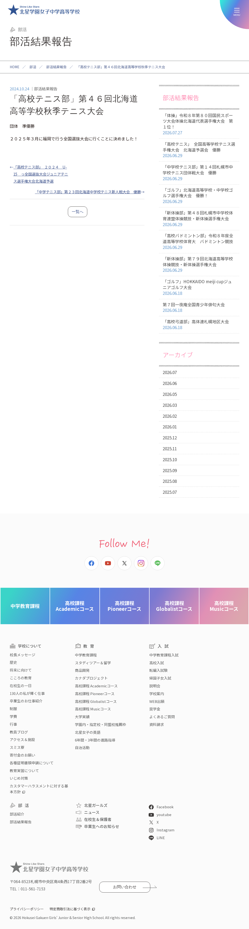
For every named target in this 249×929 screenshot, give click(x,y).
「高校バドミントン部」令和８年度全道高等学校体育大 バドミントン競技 (198, 241)
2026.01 (170, 427)
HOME (14, 66)
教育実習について (24, 770)
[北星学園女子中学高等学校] (43, 9)
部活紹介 (17, 814)
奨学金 (154, 708)
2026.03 (170, 405)
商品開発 (82, 670)
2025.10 (170, 459)
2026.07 (170, 372)
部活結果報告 (56, 66)
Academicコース (75, 605)
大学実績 (82, 716)
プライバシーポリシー (27, 908)
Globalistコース (174, 605)
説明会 (154, 685)
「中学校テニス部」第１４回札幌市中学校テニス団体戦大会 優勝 (198, 172)
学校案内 (156, 693)
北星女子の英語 (87, 732)
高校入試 (156, 662)
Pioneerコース (124, 605)
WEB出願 (156, 701)
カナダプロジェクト (91, 678)
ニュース (91, 812)
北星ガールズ (95, 805)
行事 (13, 724)
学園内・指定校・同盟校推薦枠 (100, 724)
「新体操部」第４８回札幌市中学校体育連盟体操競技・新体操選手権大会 (198, 218)
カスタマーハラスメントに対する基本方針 (39, 788)
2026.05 (170, 394)
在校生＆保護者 (97, 819)
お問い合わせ (124, 887)
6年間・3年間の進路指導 (95, 739)
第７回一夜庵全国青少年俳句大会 (194, 307)
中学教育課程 (25, 605)
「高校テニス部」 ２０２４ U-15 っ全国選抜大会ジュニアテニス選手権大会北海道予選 (40, 174)
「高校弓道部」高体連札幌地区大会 (196, 324)
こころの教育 (21, 677)
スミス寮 (17, 747)
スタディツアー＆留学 (93, 662)
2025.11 (170, 448)
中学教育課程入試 (163, 654)
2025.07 (170, 492)
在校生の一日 (21, 685)
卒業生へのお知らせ (101, 826)
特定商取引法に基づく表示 (70, 908)
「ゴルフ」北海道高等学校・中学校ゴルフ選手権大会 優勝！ (198, 196)
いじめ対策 (19, 778)
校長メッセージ (22, 654)
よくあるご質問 (162, 716)
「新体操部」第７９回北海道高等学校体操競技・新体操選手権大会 (198, 264)
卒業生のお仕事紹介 (26, 700)
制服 (13, 708)
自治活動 (82, 747)
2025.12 (170, 438)
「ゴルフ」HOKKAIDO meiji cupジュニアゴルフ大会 (197, 287)
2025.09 (170, 470)
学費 (13, 716)
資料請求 (156, 724)
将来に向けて (21, 670)
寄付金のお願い (22, 755)
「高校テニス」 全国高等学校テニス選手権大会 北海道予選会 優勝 (199, 150)
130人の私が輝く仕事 (27, 693)
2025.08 (170, 481)
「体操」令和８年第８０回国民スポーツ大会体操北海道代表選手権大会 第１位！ (198, 124)
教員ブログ (19, 731)
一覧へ (77, 211)
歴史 (13, 662)
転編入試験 (158, 670)
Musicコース (224, 605)
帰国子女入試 (160, 678)
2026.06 (170, 383)
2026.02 (170, 416)
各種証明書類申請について (31, 762)
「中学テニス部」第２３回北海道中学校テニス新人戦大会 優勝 (88, 191)
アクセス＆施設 (22, 739)
